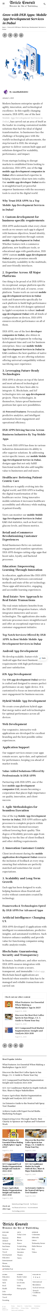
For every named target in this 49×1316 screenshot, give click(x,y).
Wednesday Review (38, 1243)
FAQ (33, 1249)
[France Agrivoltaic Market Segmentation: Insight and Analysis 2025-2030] (13, 1181)
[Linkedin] (38, 1277)
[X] (10, 35)
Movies (19, 1240)
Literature (20, 1252)
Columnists (36, 1234)
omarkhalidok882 (20, 92)
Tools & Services (38, 1288)
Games (4, 1280)
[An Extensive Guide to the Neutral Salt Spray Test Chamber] (36, 1181)
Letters (34, 1240)
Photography (21, 1288)
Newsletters (37, 1285)
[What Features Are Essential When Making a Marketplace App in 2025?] (9, 1004)
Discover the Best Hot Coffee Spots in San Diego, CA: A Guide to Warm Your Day (29, 1018)
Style (4, 1283)
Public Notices (37, 1246)
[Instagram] (36, 1277)
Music (19, 1237)
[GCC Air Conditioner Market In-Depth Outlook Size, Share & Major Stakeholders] (36, 1157)
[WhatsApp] (21, 35)
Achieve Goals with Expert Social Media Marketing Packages (21, 1112)
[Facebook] (4, 35)
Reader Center (22, 1277)
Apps (4, 27)
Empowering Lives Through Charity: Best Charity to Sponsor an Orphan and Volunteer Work (23, 1121)
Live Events (21, 1283)
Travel (4, 1297)
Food (4, 1286)
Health (4, 1288)
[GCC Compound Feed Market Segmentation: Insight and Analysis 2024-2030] (9, 1030)
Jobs (4, 1291)
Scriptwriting (21, 1246)
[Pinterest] (15, 35)
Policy (35, 1295)
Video (19, 1286)
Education (6, 1277)
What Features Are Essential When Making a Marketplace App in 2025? (29, 1005)
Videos (34, 1252)
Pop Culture (21, 1249)
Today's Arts (21, 1234)
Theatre (19, 1255)
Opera (19, 1258)
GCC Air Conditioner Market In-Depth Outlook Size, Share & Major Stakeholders (34, 1167)
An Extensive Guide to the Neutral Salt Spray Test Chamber (34, 1190)
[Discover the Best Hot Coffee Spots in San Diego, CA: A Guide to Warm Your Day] (9, 1017)
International (37, 1282)
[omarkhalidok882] (6, 92)
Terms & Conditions (36, 1291)
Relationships (7, 1294)
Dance (19, 1243)
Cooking (20, 1280)
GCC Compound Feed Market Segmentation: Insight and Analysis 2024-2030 (29, 1031)
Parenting (5, 1300)
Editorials (35, 1237)
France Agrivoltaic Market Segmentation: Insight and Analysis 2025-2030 (12, 1191)
